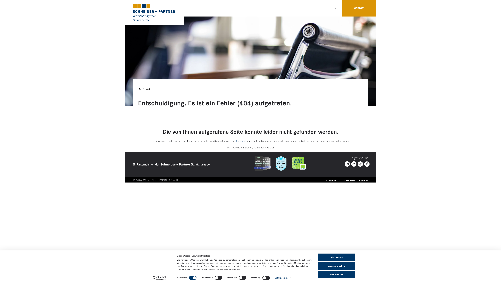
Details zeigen (281, 278)
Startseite (240, 141)
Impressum (349, 180)
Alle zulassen (336, 257)
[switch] (218, 278)
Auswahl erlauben (336, 266)
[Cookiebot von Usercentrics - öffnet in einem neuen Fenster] (159, 278)
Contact (359, 8)
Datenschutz (332, 180)
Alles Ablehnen (336, 274)
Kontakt (363, 180)
